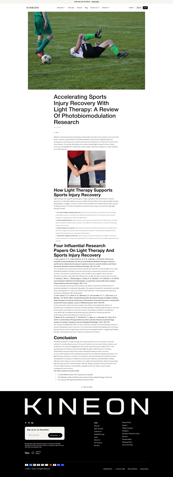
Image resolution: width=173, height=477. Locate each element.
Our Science (98, 442)
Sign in (139, 7)
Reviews (97, 445)
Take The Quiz (98, 428)
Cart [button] (145, 7)
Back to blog (88, 387)
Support (124, 425)
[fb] (26, 423)
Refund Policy (126, 422)
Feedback (125, 431)
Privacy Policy (144, 468)
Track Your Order (127, 445)
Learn (96, 437)
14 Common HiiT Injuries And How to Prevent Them (75, 380)
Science (79, 7)
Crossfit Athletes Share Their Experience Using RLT (75, 375)
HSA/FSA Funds (99, 434)
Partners (125, 436)
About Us (97, 440)
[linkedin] (32, 423)
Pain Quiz (71, 7)
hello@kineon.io (107, 468)
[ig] (29, 423)
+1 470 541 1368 (120, 468)
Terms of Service (132, 468)
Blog (86, 7)
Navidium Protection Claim (131, 433)
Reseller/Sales (127, 439)
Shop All (96, 426)
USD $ (131, 7)
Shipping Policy (127, 442)
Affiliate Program (127, 428)
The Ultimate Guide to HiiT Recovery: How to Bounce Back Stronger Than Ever (85, 377)
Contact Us (97, 431)
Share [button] (57, 132)
